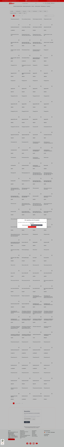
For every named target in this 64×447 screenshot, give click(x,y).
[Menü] (3, 439)
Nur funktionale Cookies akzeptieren (36, 225)
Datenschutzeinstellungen (26, 225)
